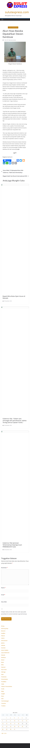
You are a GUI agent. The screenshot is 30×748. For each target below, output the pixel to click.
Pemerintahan (4, 679)
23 (10, 726)
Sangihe (3, 693)
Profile (2, 689)
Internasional (4, 640)
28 (2, 729)
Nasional (3, 667)
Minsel (2, 660)
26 (22, 726)
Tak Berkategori (5, 701)
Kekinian (3, 645)
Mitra (2, 664)
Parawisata (3, 676)
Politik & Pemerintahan (13, 27)
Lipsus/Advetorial (5, 652)
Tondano (3, 705)
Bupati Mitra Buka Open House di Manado (14, 297)
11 (18, 720)
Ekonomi (3, 631)
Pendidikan (3, 681)
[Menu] (2, 19)
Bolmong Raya (4, 628)
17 (14, 723)
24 (14, 726)
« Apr (2, 733)
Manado (5, 27)
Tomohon (3, 703)
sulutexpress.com (17, 12)
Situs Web (4, 602)
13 (26, 720)
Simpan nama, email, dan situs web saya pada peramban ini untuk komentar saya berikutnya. (14, 613)
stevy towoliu (13, 40)
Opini (2, 674)
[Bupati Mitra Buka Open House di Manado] (15, 185)
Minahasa (3, 657)
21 (2, 726)
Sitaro (2, 696)
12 (22, 720)
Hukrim (3, 638)
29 (6, 729)
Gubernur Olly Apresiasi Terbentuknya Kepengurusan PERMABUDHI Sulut (12, 545)
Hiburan (3, 635)
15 (6, 723)
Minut (2, 662)
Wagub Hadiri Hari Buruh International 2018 (15, 176)
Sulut (2, 698)
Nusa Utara (4, 669)
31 (14, 729)
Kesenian (3, 647)
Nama (3, 588)
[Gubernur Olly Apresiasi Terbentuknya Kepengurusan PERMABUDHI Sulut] (15, 432)
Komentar (4, 567)
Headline (3, 633)
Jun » (5, 733)
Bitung (2, 626)
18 (18, 723)
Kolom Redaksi (4, 650)
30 (10, 729)
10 (14, 720)
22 (6, 726)
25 (18, 726)
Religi (2, 691)
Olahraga (3, 672)
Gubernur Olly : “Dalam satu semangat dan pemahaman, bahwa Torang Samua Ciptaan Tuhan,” (14, 420)
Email (3, 595)
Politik (2, 684)
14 (2, 723)
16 (10, 723)
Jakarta (2, 643)
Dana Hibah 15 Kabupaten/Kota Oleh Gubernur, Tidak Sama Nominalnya (13, 171)
